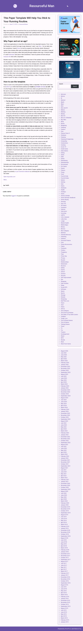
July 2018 (63, 540)
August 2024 (64, 398)
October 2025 (65, 370)
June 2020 (64, 495)
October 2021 (65, 464)
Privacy (63, 258)
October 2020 (65, 487)
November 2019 (65, 509)
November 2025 (65, 368)
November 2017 (65, 555)
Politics (63, 250)
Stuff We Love (65, 301)
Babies (63, 110)
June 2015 (64, 612)
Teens (62, 307)
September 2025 (65, 372)
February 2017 (65, 573)
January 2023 (64, 435)
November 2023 (65, 415)
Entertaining (64, 160)
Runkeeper (12, 54)
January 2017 (64, 575)
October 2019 (65, 511)
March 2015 (64, 618)
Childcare (63, 135)
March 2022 (64, 454)
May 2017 (64, 567)
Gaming (63, 182)
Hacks (62, 186)
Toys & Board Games (67, 320)
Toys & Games (65, 322)
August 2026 (64, 351)
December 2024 (65, 390)
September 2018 (65, 536)
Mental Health (65, 223)
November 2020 (65, 485)
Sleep (62, 285)
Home (62, 193)
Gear (62, 184)
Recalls (63, 260)
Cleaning (63, 137)
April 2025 (64, 382)
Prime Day (64, 256)
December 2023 (65, 413)
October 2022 (65, 440)
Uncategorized (65, 334)
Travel (62, 326)
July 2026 (63, 353)
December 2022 (65, 437)
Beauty (63, 114)
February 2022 (65, 456)
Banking (63, 112)
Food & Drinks (65, 178)
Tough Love (64, 318)
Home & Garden (65, 195)
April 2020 (64, 499)
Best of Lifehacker (66, 117)
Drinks (63, 158)
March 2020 (64, 501)
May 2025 (64, 380)
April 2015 (64, 616)
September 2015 (65, 606)
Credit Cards (64, 149)
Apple (62, 102)
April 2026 (64, 359)
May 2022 (64, 450)
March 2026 (64, 360)
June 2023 (64, 425)
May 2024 (64, 403)
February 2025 (65, 386)
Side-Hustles (64, 283)
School (63, 271)
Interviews (64, 211)
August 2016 (64, 585)
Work (62, 342)
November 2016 (65, 579)
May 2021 (64, 474)
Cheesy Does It (65, 133)
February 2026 (65, 362)
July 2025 (63, 376)
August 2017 (64, 561)
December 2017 (65, 553)
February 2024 (65, 409)
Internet (63, 209)
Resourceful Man (41, 6)
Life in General (65, 217)
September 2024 (65, 396)
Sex (62, 279)
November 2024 (65, 392)
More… (5, 179)
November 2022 (65, 438)
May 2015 (64, 614)
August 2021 (64, 468)
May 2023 (64, 427)
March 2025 (64, 384)
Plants (63, 246)
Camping (63, 127)
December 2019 (65, 507)
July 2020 (63, 493)
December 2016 (65, 577)
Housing (63, 201)
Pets (62, 242)
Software (63, 289)
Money (63, 227)
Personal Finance (66, 240)
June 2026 (64, 355)
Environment (64, 164)
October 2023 (65, 417)
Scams (63, 269)
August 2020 (64, 491)
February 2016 (65, 596)
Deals (62, 154)
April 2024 (64, 405)
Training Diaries (65, 324)
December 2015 (65, 600)
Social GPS (64, 287)
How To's (63, 203)
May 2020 (64, 497)
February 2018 (65, 550)
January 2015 (64, 622)
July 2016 (63, 587)
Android (63, 100)
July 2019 (63, 516)
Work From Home (66, 344)
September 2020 (65, 489)
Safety (63, 268)
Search (61, 84)
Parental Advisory (66, 234)
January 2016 (64, 598)
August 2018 (64, 538)
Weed (62, 336)
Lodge (63, 221)
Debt (62, 156)
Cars (62, 131)
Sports (63, 293)
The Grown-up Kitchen (67, 312)
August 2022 (64, 444)
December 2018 (65, 530)
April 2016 (64, 592)
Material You (77, 629)
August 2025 (64, 374)
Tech (62, 305)
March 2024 (64, 407)
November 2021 (65, 462)
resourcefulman (23, 24)
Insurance (63, 207)
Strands (63, 297)
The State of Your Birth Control (69, 314)
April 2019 (64, 522)
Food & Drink (64, 176)
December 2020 (65, 483)
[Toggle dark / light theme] (67, 6)
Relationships (65, 262)
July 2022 (63, 446)
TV (61, 328)
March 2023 (64, 431)
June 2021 (64, 472)
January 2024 (64, 411)
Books (63, 123)
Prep (62, 254)
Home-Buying (65, 199)
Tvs (62, 330)
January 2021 (64, 481)
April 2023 (64, 429)
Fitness (63, 170)
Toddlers (63, 316)
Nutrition (63, 232)
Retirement (64, 264)
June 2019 (64, 518)
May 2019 (64, 520)
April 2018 (64, 546)
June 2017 (64, 565)
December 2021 (65, 460)
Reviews (63, 266)
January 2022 (64, 458)
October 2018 (65, 534)
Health (7, 185)
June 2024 (64, 401)
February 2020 (65, 503)
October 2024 (65, 394)
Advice (63, 96)
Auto (62, 106)
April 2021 (64, 475)
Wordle (63, 340)
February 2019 (65, 526)
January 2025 (64, 388)
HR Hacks (63, 205)
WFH (62, 338)
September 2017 (65, 559)
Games (63, 180)
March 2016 (64, 594)
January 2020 (64, 505)
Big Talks (63, 119)
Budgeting (64, 125)
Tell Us (63, 308)
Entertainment (65, 162)
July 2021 (63, 470)
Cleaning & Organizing (67, 139)
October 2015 (65, 604)
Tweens (63, 332)
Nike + (40, 46)
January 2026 (64, 364)
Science (63, 273)
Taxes (62, 303)
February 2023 (65, 433)
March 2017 (64, 571)
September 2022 (65, 442)
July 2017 (63, 563)
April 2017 (64, 569)
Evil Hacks (64, 166)
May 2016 (64, 591)
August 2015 (64, 608)
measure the (7, 56)
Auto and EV (64, 108)
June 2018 (64, 542)
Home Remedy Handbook (68, 197)
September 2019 (65, 513)
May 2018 (64, 544)
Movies (63, 229)
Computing (64, 141)
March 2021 (64, 477)
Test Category (65, 310)
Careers (63, 129)
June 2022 (64, 448)
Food (62, 174)
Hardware (63, 188)
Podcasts (63, 248)
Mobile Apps (64, 225)
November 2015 (65, 602)
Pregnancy (64, 252)
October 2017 (65, 557)
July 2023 (63, 423)
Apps (62, 104)
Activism (63, 94)
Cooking (63, 145)
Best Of (63, 115)
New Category (65, 231)
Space (62, 291)
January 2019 (64, 528)
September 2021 (65, 466)
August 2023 (64, 421)
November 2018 (65, 532)
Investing (63, 213)
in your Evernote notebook (22, 171)
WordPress (68, 629)
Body (62, 121)
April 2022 (64, 452)
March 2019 (64, 524)
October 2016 (65, 581)
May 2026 (64, 357)
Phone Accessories (66, 244)
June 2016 (64, 589)
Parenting (63, 236)
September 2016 (65, 583)
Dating (63, 153)
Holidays (63, 192)
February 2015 (65, 620)
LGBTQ (63, 215)
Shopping (63, 281)
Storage (63, 295)
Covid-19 (63, 147)
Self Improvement (66, 277)
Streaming (64, 299)
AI (61, 98)
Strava (19, 48)
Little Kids (64, 219)
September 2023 (65, 419)
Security (63, 275)
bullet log (8, 86)
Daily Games (64, 151)
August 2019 (64, 514)
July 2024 (63, 399)
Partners (63, 238)
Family (63, 168)
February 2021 (65, 479)
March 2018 (64, 548)
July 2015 (63, 610)
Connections (64, 143)
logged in (14, 196)
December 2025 (65, 366)
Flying (62, 172)
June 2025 (64, 378)
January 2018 (64, 552)
